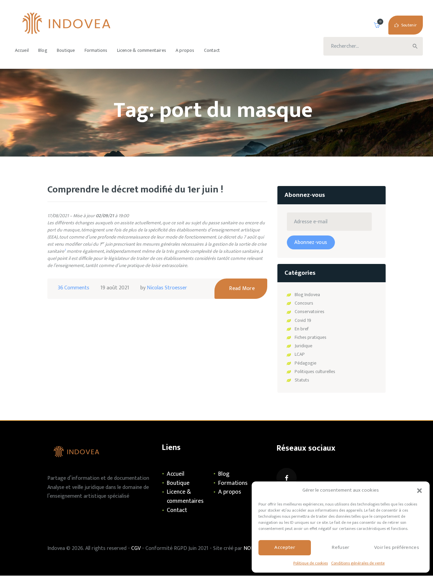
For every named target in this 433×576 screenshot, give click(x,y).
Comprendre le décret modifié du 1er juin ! (135, 190)
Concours (304, 303)
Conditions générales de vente (358, 563)
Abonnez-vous (310, 242)
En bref (302, 329)
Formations (233, 483)
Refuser (340, 547)
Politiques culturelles (315, 371)
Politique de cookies (310, 563)
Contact (177, 510)
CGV (136, 548)
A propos (229, 492)
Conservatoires (309, 311)
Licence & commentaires (185, 496)
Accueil (175, 474)
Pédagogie (305, 363)
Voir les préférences (396, 547)
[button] (419, 490)
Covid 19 (303, 320)
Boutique (178, 483)
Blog (223, 474)
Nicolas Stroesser (167, 287)
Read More (242, 288)
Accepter (284, 547)
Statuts (302, 380)
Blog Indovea (307, 295)
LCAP (300, 354)
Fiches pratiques (310, 337)
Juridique (303, 346)
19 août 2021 (114, 287)
